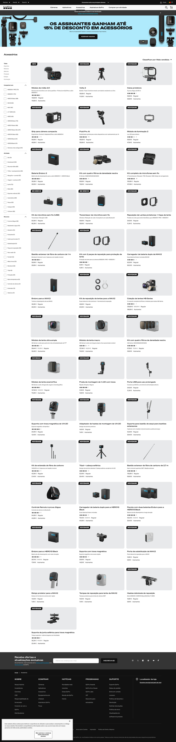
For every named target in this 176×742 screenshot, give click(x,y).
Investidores (19, 688)
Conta (164, 2)
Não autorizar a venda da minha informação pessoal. (43, 734)
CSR (16, 695)
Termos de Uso (19, 665)
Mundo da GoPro (67, 695)
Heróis (64, 699)
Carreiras (18, 692)
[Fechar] (160, 13)
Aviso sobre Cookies (82, 729)
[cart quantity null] (171, 7)
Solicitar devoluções (116, 706)
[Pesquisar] (166, 7)
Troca (40, 706)
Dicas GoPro (66, 692)
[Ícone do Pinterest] (148, 660)
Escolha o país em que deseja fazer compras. (88, 13)
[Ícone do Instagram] (133, 660)
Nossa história (19, 684)
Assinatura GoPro (97, 7)
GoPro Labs (89, 692)
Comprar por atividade (118, 7)
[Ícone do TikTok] (158, 660)
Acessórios (80, 7)
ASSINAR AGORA (88, 37)
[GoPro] (7, 7)
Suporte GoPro (114, 684)
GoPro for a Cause (91, 688)
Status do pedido (114, 688)
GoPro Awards (90, 684)
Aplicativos (66, 7)
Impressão (93, 729)
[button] (23, 698)
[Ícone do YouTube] (153, 660)
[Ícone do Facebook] (142, 660)
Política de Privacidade (42, 663)
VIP (87, 695)
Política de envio (114, 709)
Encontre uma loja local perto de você (150, 682)
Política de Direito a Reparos (106, 729)
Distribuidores (19, 713)
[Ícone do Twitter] (137, 660)
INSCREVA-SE (109, 661)
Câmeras (54, 7)
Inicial (16, 672)
